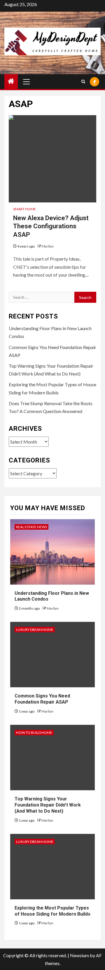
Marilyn (48, 246)
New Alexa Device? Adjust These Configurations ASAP (51, 226)
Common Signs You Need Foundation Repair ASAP (42, 699)
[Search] (83, 81)
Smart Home (24, 209)
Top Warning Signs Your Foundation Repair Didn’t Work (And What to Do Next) (48, 805)
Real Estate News (31, 527)
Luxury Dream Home (34, 629)
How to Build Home (34, 732)
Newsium (79, 955)
